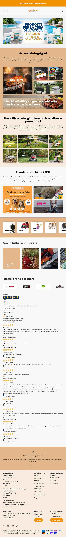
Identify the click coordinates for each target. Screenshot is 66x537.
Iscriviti (38, 520)
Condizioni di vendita (38, 479)
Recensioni (32, 533)
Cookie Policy (24, 533)
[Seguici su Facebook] (4, 526)
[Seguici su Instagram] (8, 526)
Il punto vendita (55, 477)
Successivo (14, 323)
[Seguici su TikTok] (17, 526)
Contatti (37, 475)
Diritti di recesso (39, 495)
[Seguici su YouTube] (13, 526)
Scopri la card (57, 520)
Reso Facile (37, 492)
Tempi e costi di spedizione (39, 488)
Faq (35, 498)
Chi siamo (53, 480)
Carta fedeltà (54, 483)
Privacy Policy (16, 533)
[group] (33, 31)
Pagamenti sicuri (39, 483)
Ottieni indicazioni (8, 517)
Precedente (6, 323)
